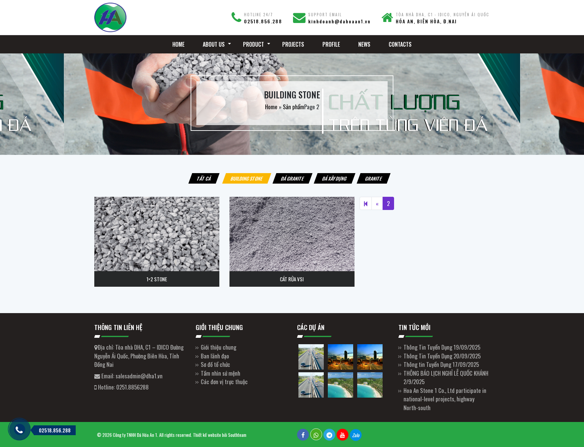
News (364, 44)
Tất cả (204, 178)
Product (253, 44)
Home (178, 44)
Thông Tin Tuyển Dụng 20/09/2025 (442, 356)
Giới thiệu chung (218, 347)
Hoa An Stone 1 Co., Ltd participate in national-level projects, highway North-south (445, 399)
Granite (373, 178)
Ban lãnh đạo (215, 356)
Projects (293, 44)
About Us (214, 44)
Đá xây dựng (334, 178)
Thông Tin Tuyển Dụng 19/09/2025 (442, 347)
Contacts (400, 44)
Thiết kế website (207, 434)
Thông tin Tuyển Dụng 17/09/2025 (441, 364)
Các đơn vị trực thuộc (224, 381)
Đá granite (292, 178)
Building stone (246, 178)
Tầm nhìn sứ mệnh (220, 373)
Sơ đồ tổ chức (215, 364)
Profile (331, 44)
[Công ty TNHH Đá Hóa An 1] (140, 17)
